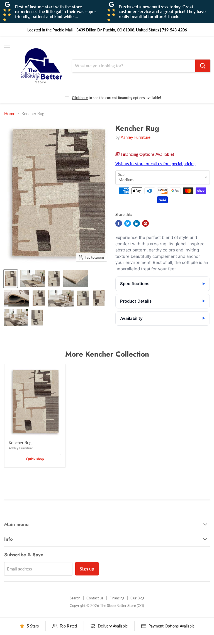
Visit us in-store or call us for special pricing (155, 163)
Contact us (94, 598)
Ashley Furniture (135, 137)
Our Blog (137, 598)
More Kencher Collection (107, 354)
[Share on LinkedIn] (136, 223)
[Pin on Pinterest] (145, 223)
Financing (117, 598)
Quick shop (35, 459)
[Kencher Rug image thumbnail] (11, 279)
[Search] (202, 66)
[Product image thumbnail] (32, 279)
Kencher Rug (20, 442)
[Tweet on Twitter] (127, 223)
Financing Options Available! (147, 154)
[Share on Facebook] (118, 223)
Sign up (87, 568)
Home (9, 113)
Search (75, 598)
